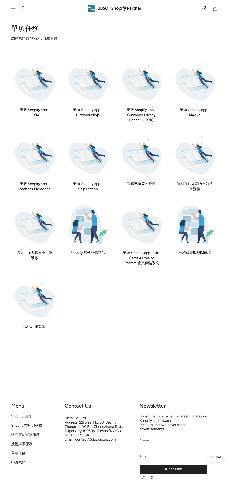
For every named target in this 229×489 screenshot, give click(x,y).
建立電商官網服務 (25, 434)
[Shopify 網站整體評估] (88, 225)
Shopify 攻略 (21, 416)
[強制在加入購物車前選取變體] (195, 156)
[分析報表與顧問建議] (195, 225)
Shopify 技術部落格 (26, 425)
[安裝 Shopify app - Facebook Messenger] (34, 156)
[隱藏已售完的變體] (141, 156)
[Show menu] (13, 8)
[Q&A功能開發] (34, 299)
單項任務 (18, 453)
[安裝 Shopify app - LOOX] (34, 82)
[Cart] (215, 8)
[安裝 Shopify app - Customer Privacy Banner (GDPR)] (141, 82)
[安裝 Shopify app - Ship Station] (88, 156)
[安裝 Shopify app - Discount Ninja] (88, 82)
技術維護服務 (22, 444)
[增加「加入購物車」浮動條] (34, 225)
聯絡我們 (18, 462)
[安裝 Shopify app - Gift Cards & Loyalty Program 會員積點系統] (141, 225)
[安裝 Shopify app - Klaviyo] (195, 82)
